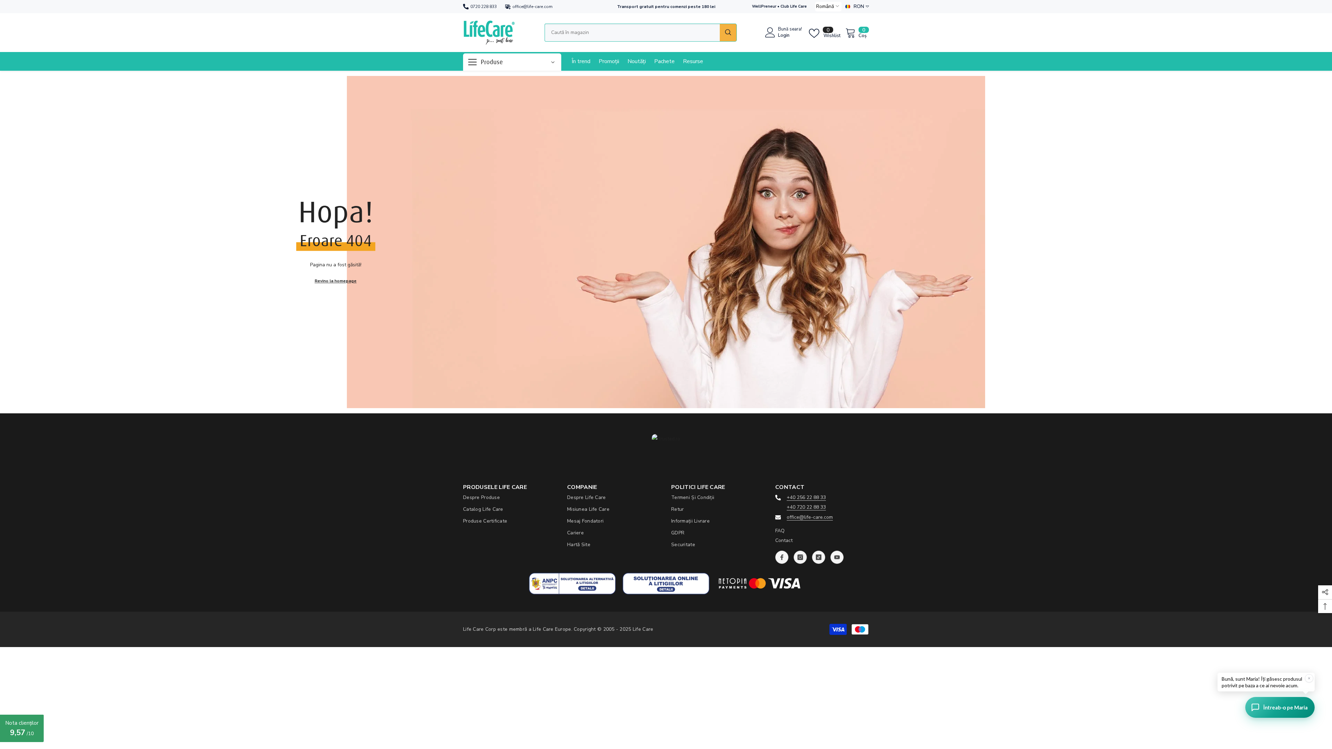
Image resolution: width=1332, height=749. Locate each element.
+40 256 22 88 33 (806, 497)
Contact (784, 540)
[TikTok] (818, 557)
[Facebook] (781, 557)
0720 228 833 (483, 6)
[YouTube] (837, 557)
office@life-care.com (532, 6)
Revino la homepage (336, 280)
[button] (828, 6)
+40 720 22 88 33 (806, 507)
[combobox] (632, 33)
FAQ (780, 530)
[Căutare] (641, 33)
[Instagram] (800, 557)
